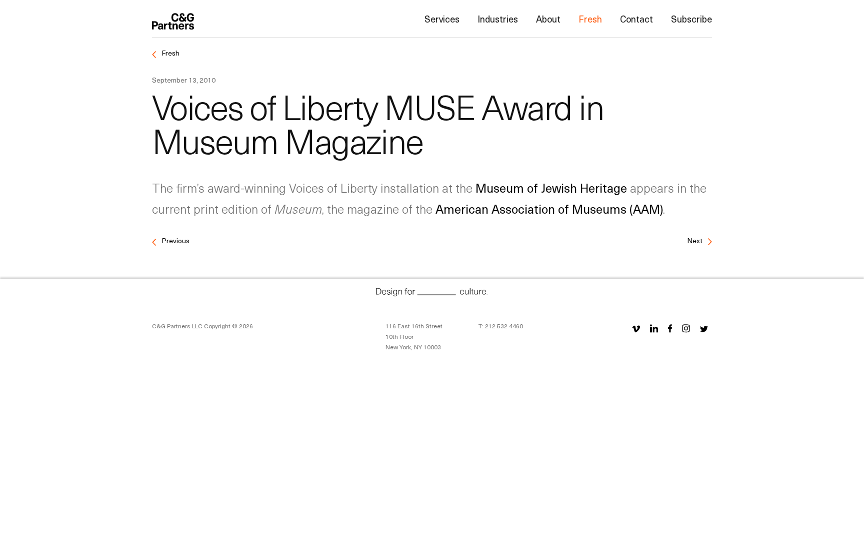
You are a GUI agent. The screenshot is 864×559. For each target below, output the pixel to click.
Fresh (590, 19)
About (548, 19)
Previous (175, 240)
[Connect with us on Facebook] (670, 328)
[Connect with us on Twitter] (704, 328)
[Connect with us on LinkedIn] (654, 328)
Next (695, 240)
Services (442, 19)
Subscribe (691, 19)
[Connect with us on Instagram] (686, 328)
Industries (498, 19)
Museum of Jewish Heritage (551, 188)
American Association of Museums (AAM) (549, 209)
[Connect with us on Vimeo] (636, 328)
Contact (636, 19)
